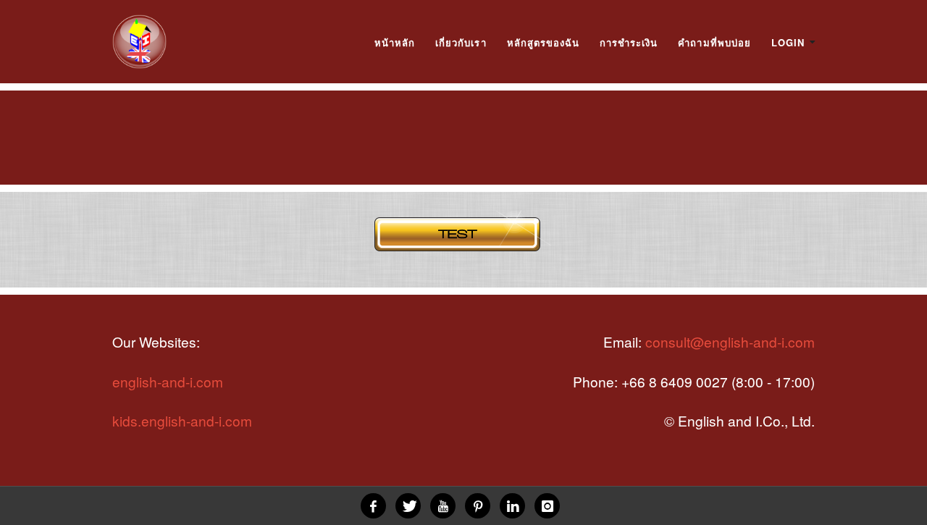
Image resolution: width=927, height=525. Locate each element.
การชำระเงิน (629, 42)
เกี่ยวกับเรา (460, 42)
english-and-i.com (167, 381)
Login (788, 42)
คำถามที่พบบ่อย (714, 42)
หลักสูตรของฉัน (543, 42)
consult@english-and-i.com (730, 341)
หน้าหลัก (394, 42)
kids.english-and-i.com (182, 420)
